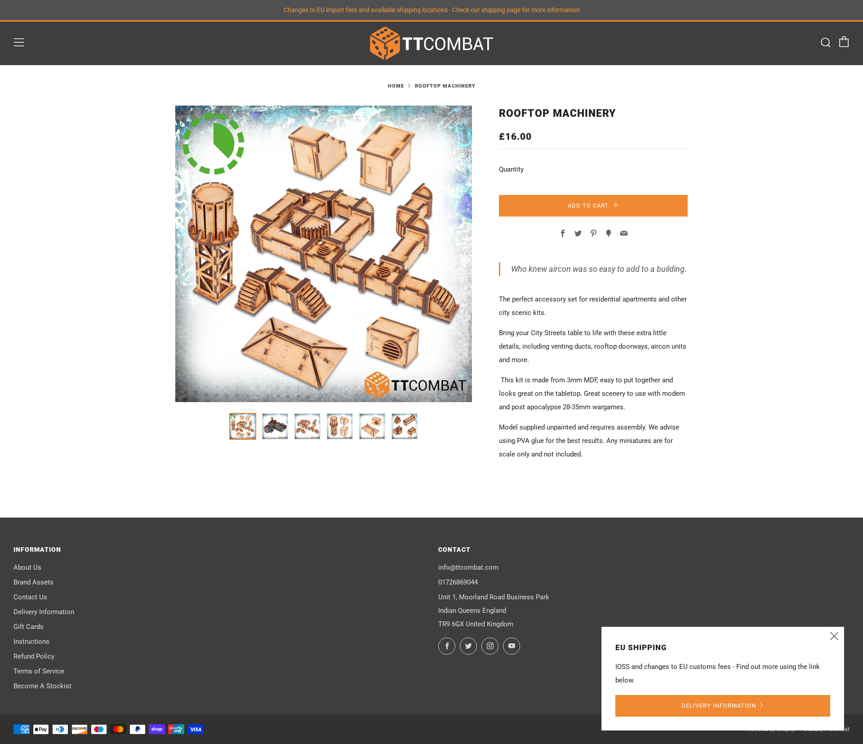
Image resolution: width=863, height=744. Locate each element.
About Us (27, 567)
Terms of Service (38, 671)
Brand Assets (33, 582)
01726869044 (458, 582)
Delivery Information (43, 612)
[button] (242, 426)
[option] (323, 254)
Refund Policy (33, 656)
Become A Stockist (42, 686)
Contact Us (30, 597)
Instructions (31, 642)
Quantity (511, 169)
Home (396, 86)
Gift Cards (28, 627)
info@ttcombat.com (468, 567)
